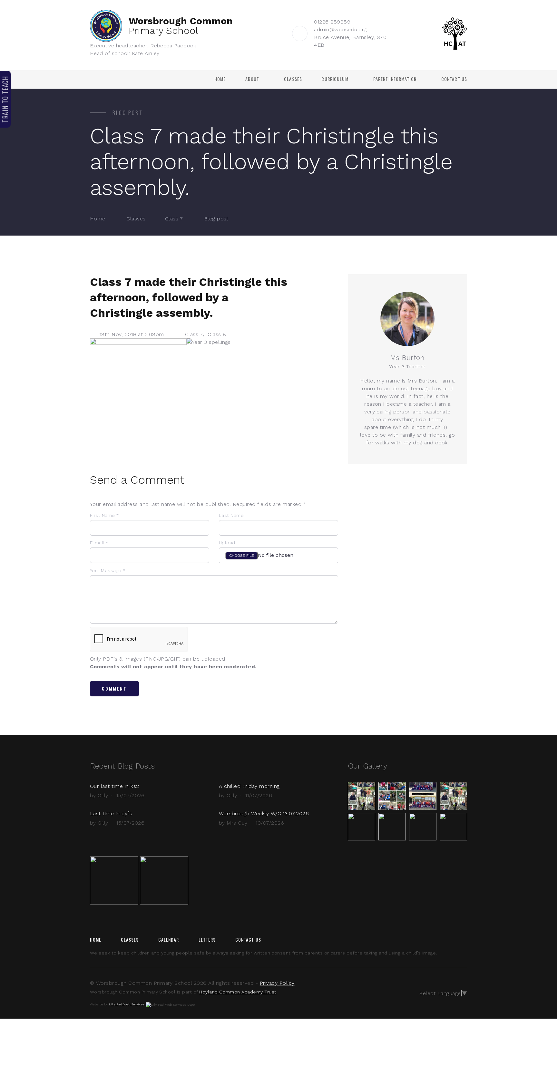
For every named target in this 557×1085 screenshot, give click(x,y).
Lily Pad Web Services (126, 1004)
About (252, 79)
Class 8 (217, 334)
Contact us (454, 79)
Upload (227, 542)
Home (220, 79)
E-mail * (99, 542)
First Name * (104, 515)
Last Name (231, 515)
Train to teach (5, 99)
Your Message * (107, 570)
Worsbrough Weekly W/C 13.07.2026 (264, 813)
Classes (293, 79)
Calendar (168, 939)
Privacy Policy (277, 983)
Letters (207, 939)
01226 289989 (332, 22)
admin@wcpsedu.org (340, 29)
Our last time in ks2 (114, 786)
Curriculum (334, 79)
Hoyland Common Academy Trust (237, 991)
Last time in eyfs (111, 813)
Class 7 (174, 219)
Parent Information (394, 79)
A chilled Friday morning (249, 786)
